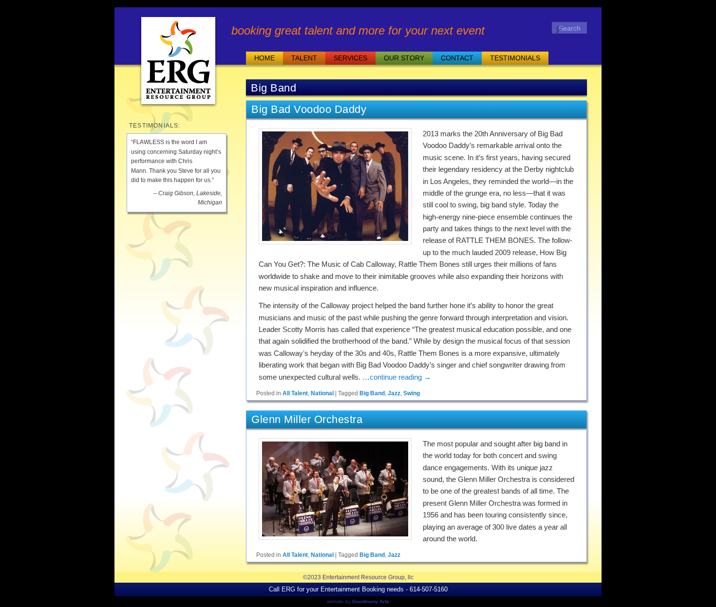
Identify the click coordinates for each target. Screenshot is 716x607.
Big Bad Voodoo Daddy (308, 109)
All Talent (295, 393)
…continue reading (396, 377)
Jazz (394, 393)
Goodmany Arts (370, 601)
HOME (264, 58)
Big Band (372, 393)
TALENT (304, 58)
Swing (411, 393)
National (322, 393)
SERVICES (350, 58)
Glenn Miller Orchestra (306, 419)
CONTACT (457, 58)
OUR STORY (404, 58)
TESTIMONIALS (515, 58)
